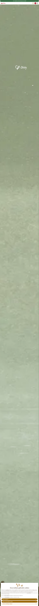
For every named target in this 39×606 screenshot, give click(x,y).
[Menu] (37, 3)
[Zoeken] (33, 3)
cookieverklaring (7, 597)
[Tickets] (35, 3)
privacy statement (6, 595)
